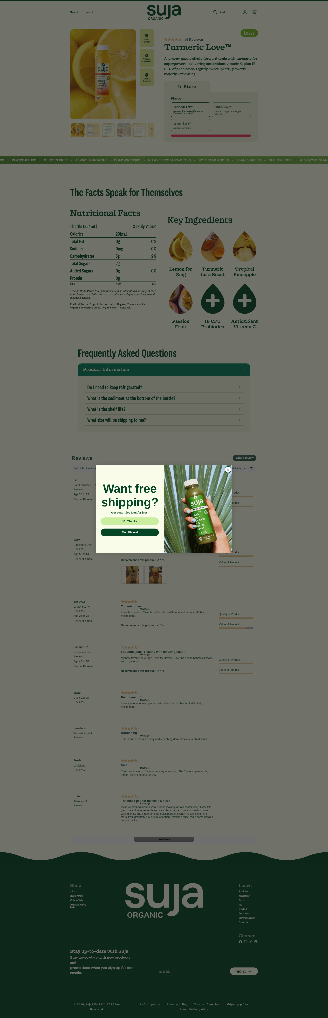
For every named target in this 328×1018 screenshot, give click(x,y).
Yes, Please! (130, 532)
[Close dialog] (228, 470)
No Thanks (129, 521)
